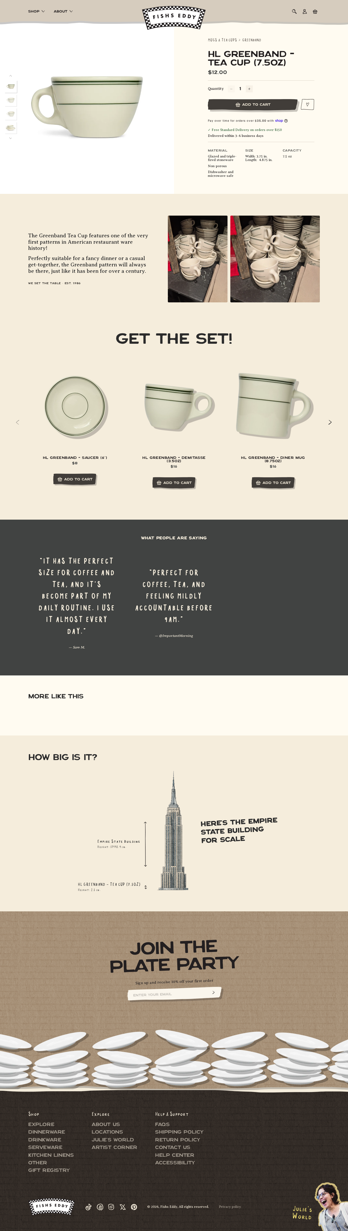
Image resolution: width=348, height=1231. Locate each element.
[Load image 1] (10, 86)
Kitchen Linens (51, 1155)
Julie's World (113, 1140)
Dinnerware (46, 1132)
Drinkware (44, 1140)
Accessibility (175, 1163)
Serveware (45, 1148)
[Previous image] (10, 76)
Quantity (216, 89)
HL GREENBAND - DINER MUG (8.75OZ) (273, 460)
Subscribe (214, 993)
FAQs (162, 1125)
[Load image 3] (11, 114)
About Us (106, 1125)
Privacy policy (230, 1207)
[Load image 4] (11, 128)
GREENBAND (251, 40)
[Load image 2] (11, 100)
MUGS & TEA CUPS (222, 40)
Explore (41, 1125)
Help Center (174, 1155)
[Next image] (10, 138)
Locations (107, 1132)
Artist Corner (114, 1148)
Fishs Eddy (168, 1207)
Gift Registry (49, 1171)
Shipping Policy (179, 1132)
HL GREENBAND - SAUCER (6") (75, 458)
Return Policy (177, 1140)
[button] (37, 11)
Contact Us (172, 1148)
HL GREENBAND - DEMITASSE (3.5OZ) (173, 460)
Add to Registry (307, 104)
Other (37, 1163)
